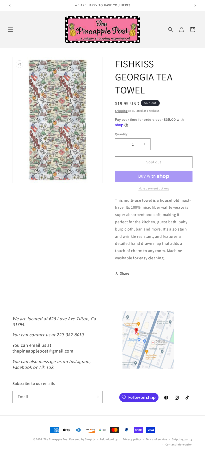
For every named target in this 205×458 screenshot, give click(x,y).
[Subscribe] (96, 397)
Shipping (121, 110)
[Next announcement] (195, 5)
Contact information (179, 444)
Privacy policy (131, 439)
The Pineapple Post (56, 439)
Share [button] (124, 273)
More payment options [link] (153, 188)
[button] (10, 29)
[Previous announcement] (9, 5)
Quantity (121, 134)
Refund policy (109, 439)
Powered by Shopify (82, 439)
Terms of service (156, 439)
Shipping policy (182, 439)
